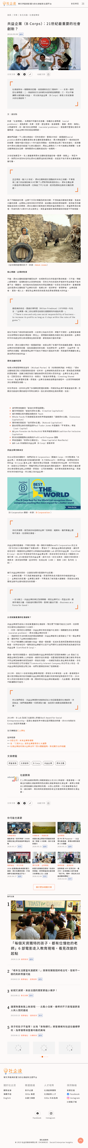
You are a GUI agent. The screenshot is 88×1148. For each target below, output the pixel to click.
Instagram (75, 1098)
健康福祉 (10, 865)
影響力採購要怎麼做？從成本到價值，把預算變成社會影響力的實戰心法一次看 (43, 871)
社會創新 (25, 763)
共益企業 (48, 763)
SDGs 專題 (30, 1094)
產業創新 (70, 865)
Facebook (75, 1094)
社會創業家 (34, 15)
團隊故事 (7, 1090)
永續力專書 (30, 1098)
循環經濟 (33, 1015)
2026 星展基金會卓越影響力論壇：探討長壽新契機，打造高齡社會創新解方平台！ (18, 871)
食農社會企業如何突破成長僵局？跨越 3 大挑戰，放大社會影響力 (43, 841)
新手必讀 (29, 1090)
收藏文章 (41, 74)
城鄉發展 (61, 865)
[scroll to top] (80, 1140)
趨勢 (21, 34)
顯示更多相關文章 (44, 887)
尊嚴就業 (45, 835)
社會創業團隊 (50, 1090)
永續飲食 (35, 835)
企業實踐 (61, 835)
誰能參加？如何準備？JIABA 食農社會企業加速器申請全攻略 (18, 841)
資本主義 (60, 763)
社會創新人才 (50, 1094)
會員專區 (75, 3)
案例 (20, 846)
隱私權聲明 (44, 1140)
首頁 (9, 15)
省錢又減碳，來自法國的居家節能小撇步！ (34, 990)
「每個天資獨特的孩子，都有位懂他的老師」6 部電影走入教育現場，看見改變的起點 (44, 948)
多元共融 (24, 15)
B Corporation (43, 512)
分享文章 (11, 74)
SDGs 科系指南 (51, 1098)
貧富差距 (12, 763)
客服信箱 (71, 1090)
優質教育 (24, 959)
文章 (16, 15)
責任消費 (35, 865)
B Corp (36, 763)
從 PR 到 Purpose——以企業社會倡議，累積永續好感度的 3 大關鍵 (69, 841)
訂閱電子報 (72, 1101)
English (7, 1098)
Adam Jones (41, 264)
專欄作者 (7, 1094)
